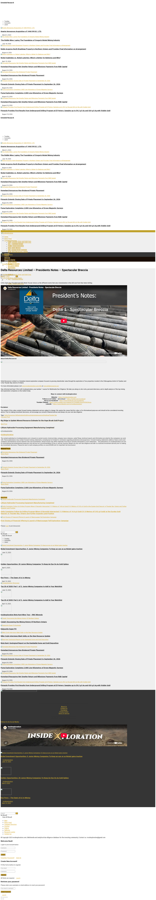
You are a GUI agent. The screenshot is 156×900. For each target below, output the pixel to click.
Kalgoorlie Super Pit (8, 629)
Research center (9, 832)
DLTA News (9, 278)
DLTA (3, 278)
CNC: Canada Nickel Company (17, 250)
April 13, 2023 (6, 803)
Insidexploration (8, 274)
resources (40, 415)
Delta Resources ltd (10, 415)
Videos (6, 828)
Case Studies (12, 261)
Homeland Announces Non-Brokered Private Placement (22, 75)
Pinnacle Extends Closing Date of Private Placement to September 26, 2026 (30, 84)
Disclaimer (64, 710)
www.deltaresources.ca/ (51, 386)
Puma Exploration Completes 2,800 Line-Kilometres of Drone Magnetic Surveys (32, 93)
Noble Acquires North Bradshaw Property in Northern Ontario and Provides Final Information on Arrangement (43, 49)
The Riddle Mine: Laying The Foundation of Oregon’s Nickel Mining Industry (30, 40)
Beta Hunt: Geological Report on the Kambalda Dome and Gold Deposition (29, 643)
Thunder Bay (53, 415)
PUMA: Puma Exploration (16, 246)
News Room (18, 278)
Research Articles (14, 263)
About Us (64, 706)
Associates (11, 268)
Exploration (20, 415)
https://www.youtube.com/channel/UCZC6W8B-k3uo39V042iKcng (70, 402)
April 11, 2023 (5, 276)
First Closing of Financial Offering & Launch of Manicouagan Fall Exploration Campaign (35, 521)
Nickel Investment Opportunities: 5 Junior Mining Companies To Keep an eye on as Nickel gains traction (41, 549)
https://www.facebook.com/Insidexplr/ (71, 400)
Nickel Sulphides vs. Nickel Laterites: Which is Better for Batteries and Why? (30, 58)
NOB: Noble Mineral (14, 248)
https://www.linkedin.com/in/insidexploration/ (67, 404)
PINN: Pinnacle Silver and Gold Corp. (19, 241)
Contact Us (63, 708)
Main (5, 821)
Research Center (9, 259)
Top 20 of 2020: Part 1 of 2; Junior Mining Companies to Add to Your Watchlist (31, 587)
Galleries (7, 258)
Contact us (7, 834)
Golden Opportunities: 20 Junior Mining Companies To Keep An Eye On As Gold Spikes (35, 564)
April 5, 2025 (6, 783)
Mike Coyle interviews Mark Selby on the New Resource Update (25, 636)
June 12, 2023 (6, 761)
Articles (6, 826)
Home (6, 235)
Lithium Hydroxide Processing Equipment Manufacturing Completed (27, 503)
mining (35, 415)
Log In (18, 878)
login (7, 526)
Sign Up (18, 858)
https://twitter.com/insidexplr (76, 399)
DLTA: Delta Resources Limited (18, 252)
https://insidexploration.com (67, 397)
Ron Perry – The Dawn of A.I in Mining (15, 578)
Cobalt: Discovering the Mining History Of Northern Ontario (24, 622)
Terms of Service (63, 713)
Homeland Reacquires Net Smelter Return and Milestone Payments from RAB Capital (34, 67)
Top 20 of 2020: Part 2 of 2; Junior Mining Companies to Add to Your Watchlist (31, 600)
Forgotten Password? (7, 858)
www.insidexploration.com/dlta (32, 386)
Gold (25, 415)
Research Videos (13, 265)
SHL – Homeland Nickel (15, 244)
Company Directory (10, 240)
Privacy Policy (63, 712)
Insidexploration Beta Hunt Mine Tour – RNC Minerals (22, 615)
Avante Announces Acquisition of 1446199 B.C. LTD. (21, 31)
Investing (30, 415)
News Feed (8, 239)
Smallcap (46, 415)
